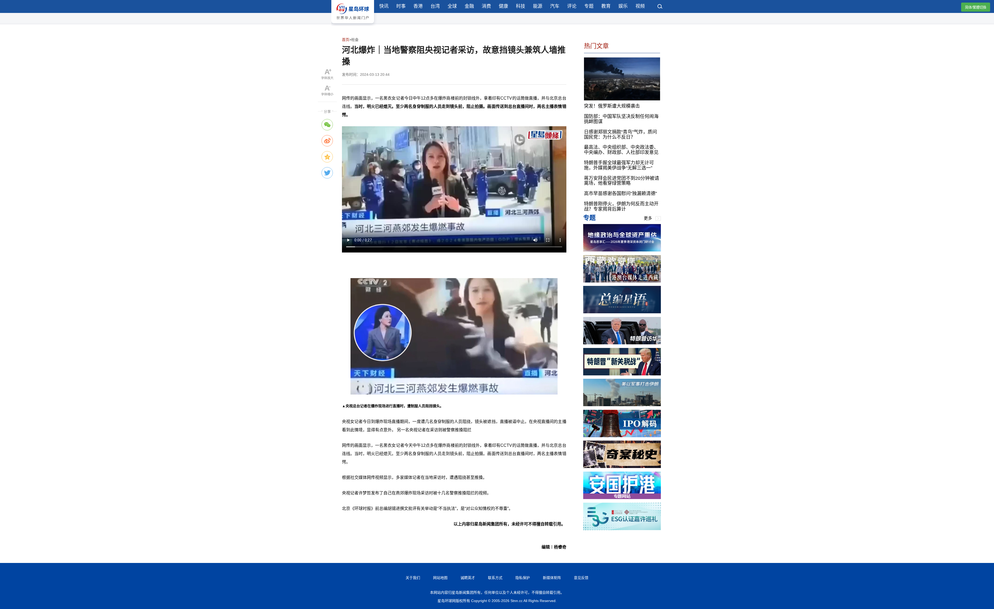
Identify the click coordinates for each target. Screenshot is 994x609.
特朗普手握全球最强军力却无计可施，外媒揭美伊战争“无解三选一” (619, 165)
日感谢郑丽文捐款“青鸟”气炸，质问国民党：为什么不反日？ (620, 134)
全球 (452, 6)
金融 (469, 6)
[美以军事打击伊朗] (622, 405)
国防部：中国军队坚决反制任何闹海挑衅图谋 (621, 119)
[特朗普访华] (622, 343)
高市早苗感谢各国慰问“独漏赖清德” (620, 193)
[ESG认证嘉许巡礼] (622, 528)
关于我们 (413, 578)
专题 (589, 6)
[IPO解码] (622, 436)
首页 (345, 40)
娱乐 (623, 6)
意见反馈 (581, 578)
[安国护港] (622, 497)
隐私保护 (522, 578)
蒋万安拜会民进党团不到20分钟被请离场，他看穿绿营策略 (621, 181)
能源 (537, 6)
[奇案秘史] (622, 466)
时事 (401, 6)
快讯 (384, 6)
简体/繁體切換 (975, 7)
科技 (520, 6)
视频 (640, 6)
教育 (606, 6)
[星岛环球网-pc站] (352, 24)
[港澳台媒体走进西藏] (622, 281)
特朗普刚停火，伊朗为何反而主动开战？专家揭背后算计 (621, 206)
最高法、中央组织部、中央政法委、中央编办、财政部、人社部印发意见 (621, 150)
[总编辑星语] (622, 312)
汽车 (554, 6)
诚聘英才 (468, 578)
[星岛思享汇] (622, 250)
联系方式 (495, 578)
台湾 (435, 6)
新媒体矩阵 (552, 578)
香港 (418, 6)
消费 (486, 6)
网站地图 (440, 578)
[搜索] (660, 7)
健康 (503, 6)
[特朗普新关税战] (622, 374)
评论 (571, 6)
